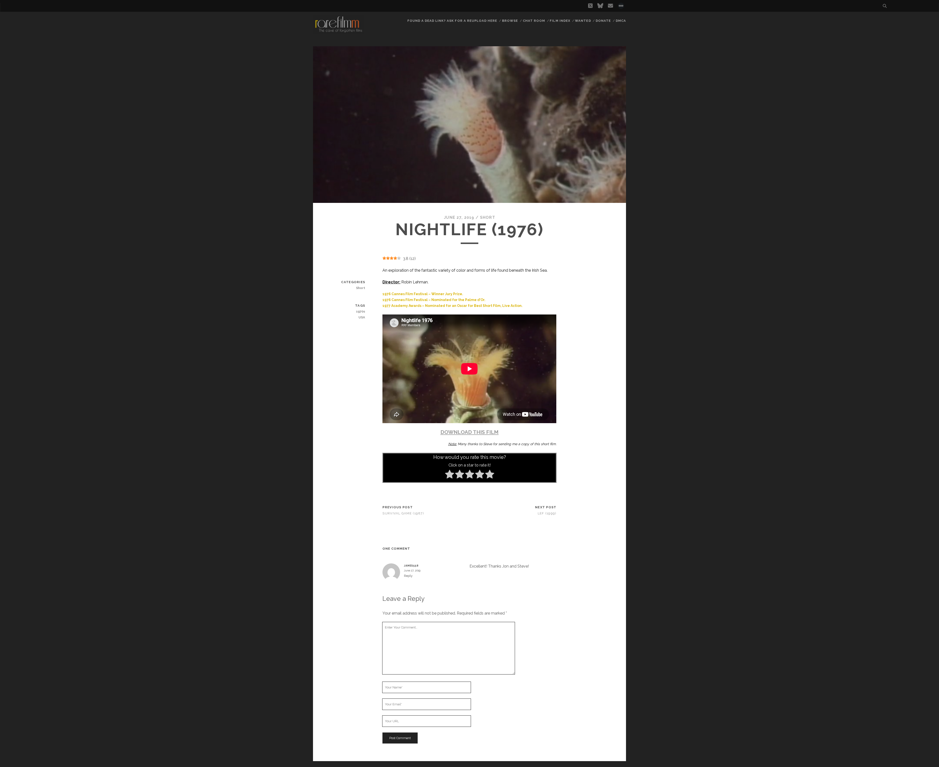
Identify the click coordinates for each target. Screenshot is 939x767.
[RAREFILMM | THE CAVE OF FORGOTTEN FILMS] (338, 31)
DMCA (621, 21)
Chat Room (534, 21)
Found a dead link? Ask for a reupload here (452, 21)
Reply (408, 576)
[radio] (449, 475)
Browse (510, 21)
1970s (360, 311)
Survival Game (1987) (403, 513)
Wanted (583, 21)
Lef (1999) (547, 513)
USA (361, 317)
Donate (603, 21)
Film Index (560, 21)
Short (487, 217)
